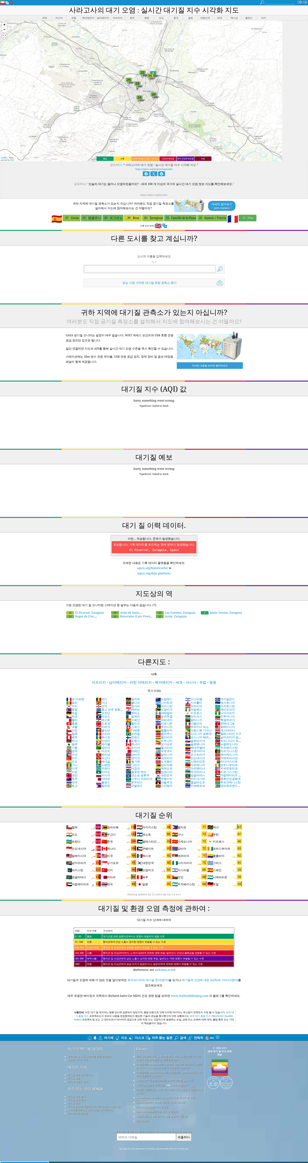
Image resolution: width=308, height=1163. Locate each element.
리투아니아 (225, 716)
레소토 (103, 720)
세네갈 (103, 761)
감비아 (133, 754)
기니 (71, 765)
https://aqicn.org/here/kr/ (154, 194)
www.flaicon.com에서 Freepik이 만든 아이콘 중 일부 (165, 1097)
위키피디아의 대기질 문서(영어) (148, 980)
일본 (71, 744)
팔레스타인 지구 (228, 734)
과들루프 (163, 782)
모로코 (103, 723)
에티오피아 (225, 709)
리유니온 (163, 723)
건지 (101, 706)
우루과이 (163, 751)
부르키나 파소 (197, 727)
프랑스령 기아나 (198, 730)
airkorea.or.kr (164, 970)
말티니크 (193, 720)
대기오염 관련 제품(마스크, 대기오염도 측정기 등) (94, 1106)
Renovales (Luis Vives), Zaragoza (131, 618)
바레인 (133, 751)
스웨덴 (103, 765)
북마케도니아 (226, 754)
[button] (4, 24)
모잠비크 (163, 709)
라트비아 (193, 706)
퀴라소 (133, 713)
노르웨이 (163, 761)
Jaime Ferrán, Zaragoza (223, 612)
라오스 (103, 716)
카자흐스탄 (225, 706)
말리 (71, 702)
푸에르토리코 (226, 768)
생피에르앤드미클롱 (228, 787)
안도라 (103, 734)
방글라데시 (195, 775)
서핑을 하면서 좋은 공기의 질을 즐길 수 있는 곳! (162, 1116)
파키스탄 (163, 706)
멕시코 (103, 737)
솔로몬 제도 (136, 772)
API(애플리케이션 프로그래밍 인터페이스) (90, 1109)
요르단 (103, 713)
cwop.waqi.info (179, 1084)
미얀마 (103, 741)
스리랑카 (163, 786)
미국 (71, 768)
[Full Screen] (4, 36)
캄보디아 (163, 772)
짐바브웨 (163, 765)
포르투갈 (163, 716)
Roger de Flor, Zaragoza (80, 618)
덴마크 (133, 758)
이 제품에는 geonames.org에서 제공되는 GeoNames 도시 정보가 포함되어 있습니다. (169, 1074)
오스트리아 (195, 754)
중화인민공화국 (228, 779)
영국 (71, 751)
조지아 (133, 748)
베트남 (103, 754)
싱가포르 (163, 744)
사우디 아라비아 (139, 779)
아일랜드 (193, 709)
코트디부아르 (226, 765)
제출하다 (184, 1137)
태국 (71, 782)
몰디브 (133, 702)
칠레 (71, 734)
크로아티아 (195, 751)
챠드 (101, 699)
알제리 (133, 716)
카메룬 (133, 730)
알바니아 (163, 754)
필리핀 (103, 786)
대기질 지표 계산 (76, 1099)
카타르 (103, 779)
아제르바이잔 (226, 758)
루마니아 (163, 727)
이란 (71, 772)
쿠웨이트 (163, 779)
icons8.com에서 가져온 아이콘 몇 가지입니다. (161, 1102)
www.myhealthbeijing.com (190, 996)
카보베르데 (195, 786)
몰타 (71, 720)
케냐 (71, 741)
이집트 (133, 768)
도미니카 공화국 (198, 734)
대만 (71, 775)
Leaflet (4, 157)
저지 (71, 706)
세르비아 (163, 758)
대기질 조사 (77, 1067)
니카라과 (163, 702)
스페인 (133, 720)
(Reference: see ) (145, 950)
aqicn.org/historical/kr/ (152, 568)
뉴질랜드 (163, 699)
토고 (71, 786)
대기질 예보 (73, 1103)
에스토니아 (225, 702)
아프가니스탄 (226, 751)
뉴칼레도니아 (226, 744)
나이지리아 (225, 713)
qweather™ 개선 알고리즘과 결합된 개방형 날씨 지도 (164, 1080)
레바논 (133, 709)
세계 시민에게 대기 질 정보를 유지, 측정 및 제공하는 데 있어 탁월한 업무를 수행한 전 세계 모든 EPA (168, 1058)
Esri (12, 160)
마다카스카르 (226, 761)
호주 (71, 779)
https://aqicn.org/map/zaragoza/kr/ (154, 169)
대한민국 (163, 775)
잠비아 (103, 748)
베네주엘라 (195, 748)
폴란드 (103, 782)
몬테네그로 (225, 723)
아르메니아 (195, 765)
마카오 (103, 772)
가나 (101, 702)
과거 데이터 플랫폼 (77, 1113)
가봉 (71, 748)
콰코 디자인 (142, 1120)
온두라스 (134, 782)
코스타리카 (225, 730)
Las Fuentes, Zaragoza (176, 612)
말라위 (133, 699)
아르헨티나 (195, 768)
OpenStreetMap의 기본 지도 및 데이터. (157, 1111)
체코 (71, 716)
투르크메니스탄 (228, 782)
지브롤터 (193, 702)
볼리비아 (163, 737)
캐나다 (133, 744)
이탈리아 (193, 723)
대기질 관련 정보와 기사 (80, 1074)
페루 (71, 737)
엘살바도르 (195, 782)
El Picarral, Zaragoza (86, 612)
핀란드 (133, 737)
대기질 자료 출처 (76, 1096)
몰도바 (103, 730)
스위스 (133, 727)
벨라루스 (163, 734)
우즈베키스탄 (226, 748)
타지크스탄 (195, 779)
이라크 (103, 727)
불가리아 (163, 748)
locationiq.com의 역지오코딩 (152, 1106)
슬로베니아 (195, 744)
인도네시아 (195, 758)
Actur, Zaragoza (172, 616)
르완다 (103, 768)
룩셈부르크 (225, 720)
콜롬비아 (163, 730)
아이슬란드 (225, 699)
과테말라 (163, 713)
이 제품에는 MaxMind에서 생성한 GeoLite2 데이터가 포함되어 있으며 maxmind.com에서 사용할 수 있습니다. (169, 1066)
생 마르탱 (75, 699)
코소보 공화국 (137, 775)
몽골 (71, 709)
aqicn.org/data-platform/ (154, 573)
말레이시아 (225, 727)
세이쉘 (103, 744)
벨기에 (133, 761)
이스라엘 (193, 699)
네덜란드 (134, 786)
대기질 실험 (73, 1078)
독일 (71, 713)
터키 (71, 758)
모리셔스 (193, 716)
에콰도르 (163, 768)
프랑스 (133, 741)
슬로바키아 (195, 741)
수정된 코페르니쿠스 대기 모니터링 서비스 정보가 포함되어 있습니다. (169, 1091)
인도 (71, 761)
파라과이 (163, 720)
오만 (71, 730)
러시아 (103, 775)
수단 (71, 754)
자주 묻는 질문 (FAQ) (84, 1088)
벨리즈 (133, 723)
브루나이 (163, 741)
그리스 (133, 765)
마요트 (103, 751)
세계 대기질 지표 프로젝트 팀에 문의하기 (89, 1056)
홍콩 (71, 723)
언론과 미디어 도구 (77, 1059)
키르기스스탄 (226, 772)
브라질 (133, 734)
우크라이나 (195, 772)
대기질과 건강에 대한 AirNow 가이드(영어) (210, 980)
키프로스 (193, 713)
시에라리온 (195, 761)
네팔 (71, 727)
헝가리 (133, 706)
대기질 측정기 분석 (77, 1081)
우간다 (103, 758)
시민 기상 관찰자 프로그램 (150, 1084)
